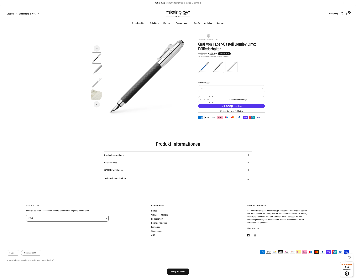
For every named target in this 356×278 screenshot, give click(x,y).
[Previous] (97, 48)
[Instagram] (257, 235)
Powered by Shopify (47, 260)
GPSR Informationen (113, 169)
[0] (347, 13)
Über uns (220, 23)
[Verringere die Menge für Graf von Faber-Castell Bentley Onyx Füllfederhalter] (200, 99)
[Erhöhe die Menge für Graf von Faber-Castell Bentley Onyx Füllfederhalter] (208, 99)
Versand (207, 57)
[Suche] (342, 13)
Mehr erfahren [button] (253, 228)
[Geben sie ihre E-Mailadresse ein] (106, 218)
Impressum (155, 226)
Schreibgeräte (138, 23)
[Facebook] (250, 235)
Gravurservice (110, 162)
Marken (166, 23)
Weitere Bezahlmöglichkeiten (231, 111)
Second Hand (181, 23)
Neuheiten (208, 23)
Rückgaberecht (157, 218)
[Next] (97, 104)
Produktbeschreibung (114, 155)
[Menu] (351, 263)
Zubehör (153, 23)
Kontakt (154, 210)
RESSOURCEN (158, 205)
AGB (153, 235)
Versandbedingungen (159, 214)
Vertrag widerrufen (178, 271)
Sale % (197, 23)
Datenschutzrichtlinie (159, 222)
